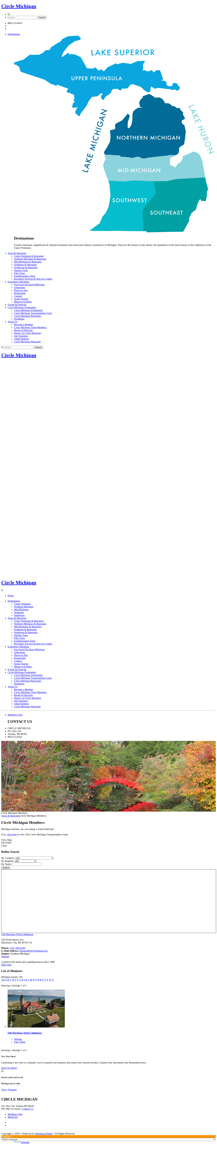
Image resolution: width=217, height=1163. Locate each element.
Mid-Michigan (21, 609)
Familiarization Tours (24, 276)
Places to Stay (21, 290)
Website (5, 956)
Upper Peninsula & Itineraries (29, 256)
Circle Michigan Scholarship (28, 310)
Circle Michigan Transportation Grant (33, 313)
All (2, 979)
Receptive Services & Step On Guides (33, 279)
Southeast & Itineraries (25, 264)
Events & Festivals (17, 304)
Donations (19, 318)
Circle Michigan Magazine (27, 341)
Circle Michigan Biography (27, 316)
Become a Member (23, 324)
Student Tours (21, 270)
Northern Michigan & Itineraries (30, 259)
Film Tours (19, 273)
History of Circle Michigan (27, 333)
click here (12, 834)
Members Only (15, 714)
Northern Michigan (23, 606)
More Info (6, 964)
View (4, 1089)
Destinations (14, 34)
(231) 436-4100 (17, 948)
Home (11, 595)
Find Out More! (9, 1068)
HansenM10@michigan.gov (34, 950)
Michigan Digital (43, 1133)
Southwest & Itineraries (25, 267)
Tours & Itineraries (17, 253)
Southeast (19, 612)
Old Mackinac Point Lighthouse (17, 934)
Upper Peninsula (22, 604)
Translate (24, 1142)
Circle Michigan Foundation (22, 307)
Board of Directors (23, 330)
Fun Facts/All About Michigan (29, 284)
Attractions (19, 287)
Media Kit (13, 1117)
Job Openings (21, 336)
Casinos (18, 296)
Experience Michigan (18, 281)
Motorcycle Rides (23, 301)
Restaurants (20, 293)
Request (12, 1089)
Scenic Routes (21, 299)
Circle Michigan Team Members (30, 327)
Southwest (19, 615)
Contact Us (27, 1109)
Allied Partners (21, 338)
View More (19, 1042)
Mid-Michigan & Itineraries (27, 261)
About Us (12, 321)
